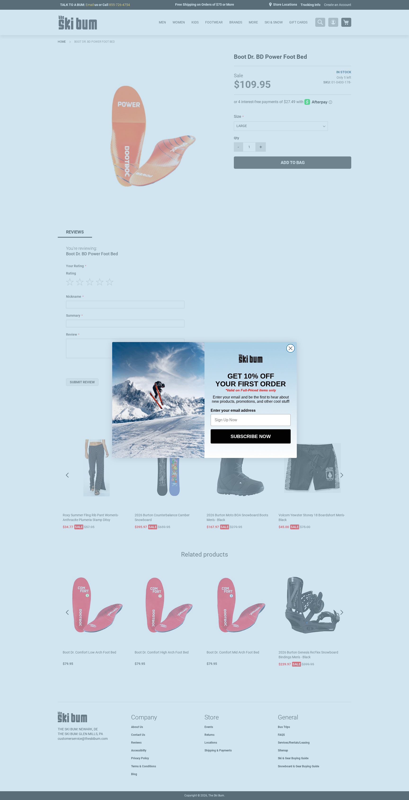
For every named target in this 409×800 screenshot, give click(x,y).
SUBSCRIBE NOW (251, 436)
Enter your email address (233, 410)
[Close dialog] (290, 348)
